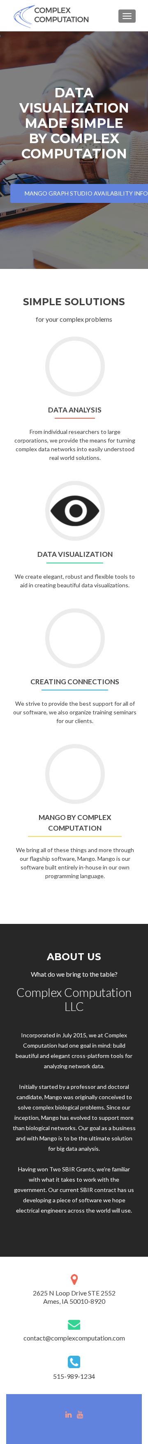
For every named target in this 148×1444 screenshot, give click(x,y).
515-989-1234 (74, 1376)
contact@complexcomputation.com (74, 1338)
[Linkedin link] (68, 1413)
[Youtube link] (80, 1413)
